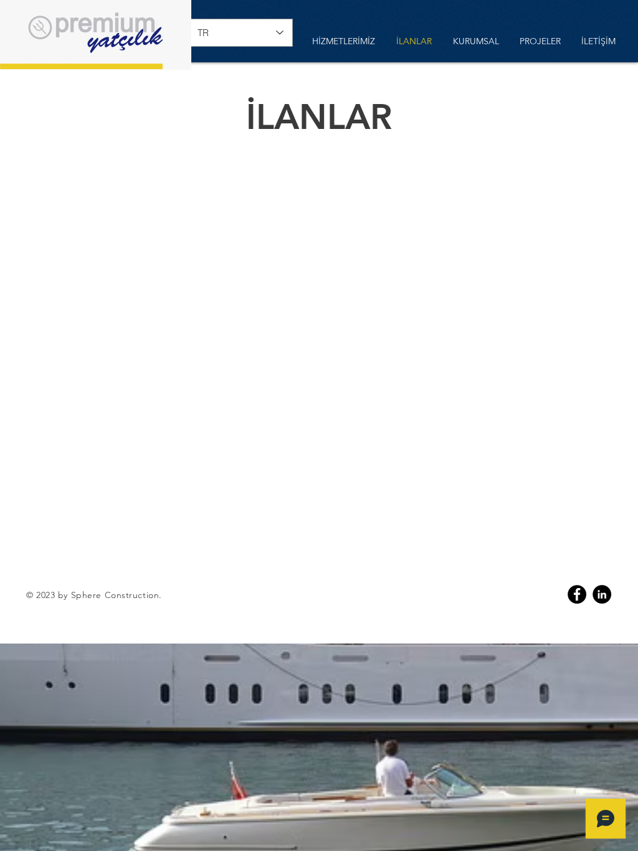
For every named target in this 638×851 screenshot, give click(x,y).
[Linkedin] (602, 594)
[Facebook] (577, 594)
